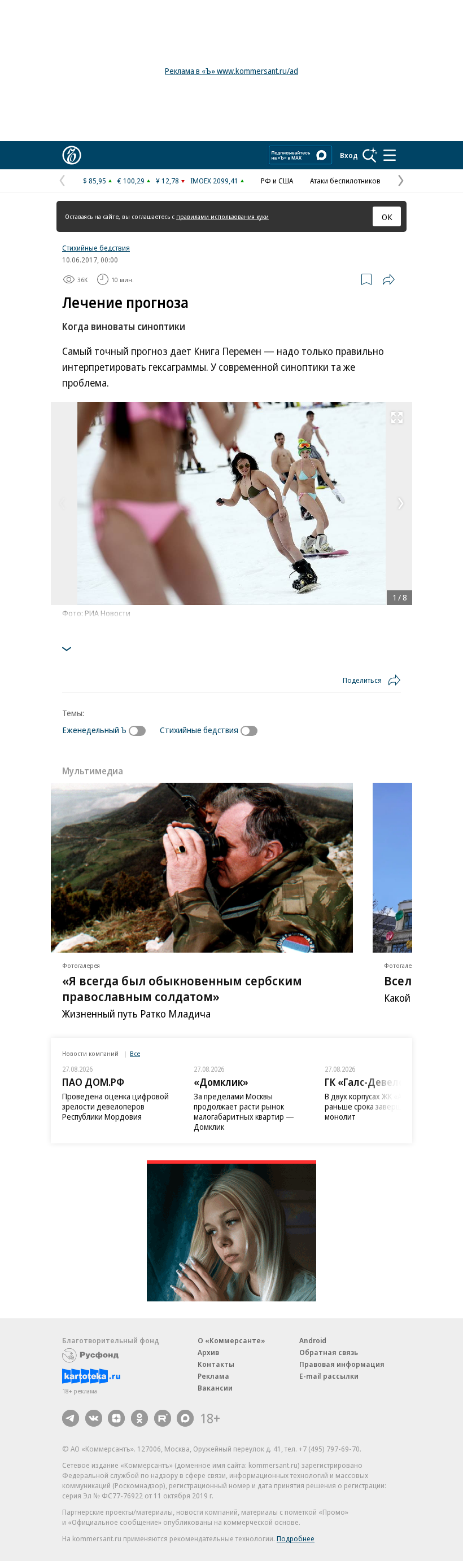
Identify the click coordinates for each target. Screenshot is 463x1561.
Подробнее (296, 1538)
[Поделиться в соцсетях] (388, 279)
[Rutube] (162, 1418)
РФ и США (277, 181)
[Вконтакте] (93, 1418)
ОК (387, 216)
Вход (349, 155)
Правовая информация (342, 1364)
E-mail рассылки (329, 1376)
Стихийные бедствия (96, 248)
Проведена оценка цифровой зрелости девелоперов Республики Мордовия (115, 1106)
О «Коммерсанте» (231, 1340)
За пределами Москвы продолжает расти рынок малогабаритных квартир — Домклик (244, 1111)
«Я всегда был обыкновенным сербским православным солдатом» (182, 988)
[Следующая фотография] (401, 503)
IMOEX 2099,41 (214, 181)
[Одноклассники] (139, 1418)
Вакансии (215, 1388)
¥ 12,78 (167, 181)
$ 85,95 (94, 181)
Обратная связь (328, 1352)
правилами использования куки (222, 216)
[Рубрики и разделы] (389, 155)
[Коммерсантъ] (71, 155)
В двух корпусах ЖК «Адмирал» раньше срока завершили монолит (379, 1106)
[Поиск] (369, 155)
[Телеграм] (70, 1418)
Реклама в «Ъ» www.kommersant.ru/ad (231, 70)
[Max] (185, 1418)
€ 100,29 (131, 181)
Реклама (213, 1376)
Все (135, 1053)
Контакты (216, 1364)
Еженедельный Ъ (94, 729)
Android (312, 1340)
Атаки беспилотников (345, 181)
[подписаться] (140, 731)
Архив (208, 1352)
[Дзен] (116, 1418)
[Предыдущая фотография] (62, 503)
